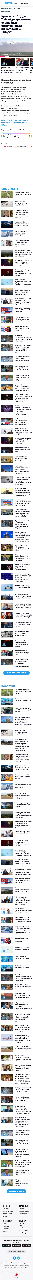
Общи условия (27, 1263)
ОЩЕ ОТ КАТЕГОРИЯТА (16, 673)
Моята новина (7, 1213)
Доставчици (13, 1263)
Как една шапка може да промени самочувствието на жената (23, 1182)
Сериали (6, 1228)
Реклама (3, 1262)
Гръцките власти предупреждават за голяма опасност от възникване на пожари (22, 387)
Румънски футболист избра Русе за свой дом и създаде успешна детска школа (23, 378)
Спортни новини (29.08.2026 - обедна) (22, 957)
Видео (5, 1216)
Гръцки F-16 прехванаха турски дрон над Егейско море (23, 587)
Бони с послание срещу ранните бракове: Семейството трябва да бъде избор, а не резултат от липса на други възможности (22, 1079)
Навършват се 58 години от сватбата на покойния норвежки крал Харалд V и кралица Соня (23, 301)
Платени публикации (22, 1267)
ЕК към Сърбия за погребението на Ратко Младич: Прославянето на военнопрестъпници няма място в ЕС (23, 492)
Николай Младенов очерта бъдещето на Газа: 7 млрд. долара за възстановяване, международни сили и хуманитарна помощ (22, 536)
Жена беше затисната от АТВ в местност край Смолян (23, 709)
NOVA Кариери (23, 1230)
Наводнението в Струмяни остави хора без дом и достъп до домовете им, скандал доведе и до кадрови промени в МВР (22, 1122)
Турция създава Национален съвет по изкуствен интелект (22, 223)
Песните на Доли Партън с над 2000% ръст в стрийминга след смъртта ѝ (23, 440)
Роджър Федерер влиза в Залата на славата (23, 832)
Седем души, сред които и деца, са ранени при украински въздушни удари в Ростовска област (23, 348)
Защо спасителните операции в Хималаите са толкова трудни (22, 367)
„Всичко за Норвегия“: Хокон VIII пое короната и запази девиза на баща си (23, 597)
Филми (5, 1231)
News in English (23, 1233)
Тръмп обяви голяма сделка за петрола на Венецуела (22, 328)
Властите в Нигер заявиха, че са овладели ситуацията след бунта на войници (23, 796)
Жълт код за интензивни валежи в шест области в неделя (23, 804)
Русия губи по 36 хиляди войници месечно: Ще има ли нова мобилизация (23, 319)
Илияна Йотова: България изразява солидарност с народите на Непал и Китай (23, 1067)
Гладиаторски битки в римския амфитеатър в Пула (23, 449)
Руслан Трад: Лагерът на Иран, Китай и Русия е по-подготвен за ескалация (23, 605)
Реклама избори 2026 (11, 1262)
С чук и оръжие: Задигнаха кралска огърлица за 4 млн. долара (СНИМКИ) (21, 421)
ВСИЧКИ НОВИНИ (16, 1191)
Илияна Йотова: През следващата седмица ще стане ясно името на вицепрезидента (23, 1028)
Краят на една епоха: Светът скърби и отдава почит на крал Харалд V (23, 615)
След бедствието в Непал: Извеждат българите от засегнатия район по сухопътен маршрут (22, 663)
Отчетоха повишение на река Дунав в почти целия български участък (23, 889)
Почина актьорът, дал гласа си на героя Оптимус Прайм (22, 633)
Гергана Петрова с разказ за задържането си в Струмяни (23, 986)
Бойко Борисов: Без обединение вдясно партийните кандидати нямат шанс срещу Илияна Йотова (23, 900)
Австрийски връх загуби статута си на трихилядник (23, 233)
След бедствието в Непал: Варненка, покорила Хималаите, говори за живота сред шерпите (22, 1153)
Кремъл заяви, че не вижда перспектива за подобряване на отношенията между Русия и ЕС (22, 214)
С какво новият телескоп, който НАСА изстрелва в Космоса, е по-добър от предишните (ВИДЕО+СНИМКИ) (23, 410)
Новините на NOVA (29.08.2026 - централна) (23, 699)
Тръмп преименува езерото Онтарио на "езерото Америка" (22, 652)
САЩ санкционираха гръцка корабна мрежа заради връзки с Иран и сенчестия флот (22, 291)
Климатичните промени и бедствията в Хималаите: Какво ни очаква (23, 359)
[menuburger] (2, 3)
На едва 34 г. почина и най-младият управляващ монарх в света (22, 548)
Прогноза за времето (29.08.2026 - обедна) (22, 948)
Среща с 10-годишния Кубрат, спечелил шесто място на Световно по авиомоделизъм (23, 1163)
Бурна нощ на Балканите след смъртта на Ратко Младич (23, 624)
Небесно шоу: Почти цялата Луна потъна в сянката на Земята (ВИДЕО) (22, 643)
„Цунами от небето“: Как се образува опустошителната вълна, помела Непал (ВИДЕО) (23, 524)
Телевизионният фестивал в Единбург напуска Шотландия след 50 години (23, 431)
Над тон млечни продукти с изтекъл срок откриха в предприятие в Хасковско (23, 1058)
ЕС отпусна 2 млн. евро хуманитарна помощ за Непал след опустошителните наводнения (23, 577)
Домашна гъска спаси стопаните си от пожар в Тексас (23, 194)
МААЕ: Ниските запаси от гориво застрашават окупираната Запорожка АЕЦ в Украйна (23, 253)
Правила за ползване (24, 1265)
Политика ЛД (15, 1265)
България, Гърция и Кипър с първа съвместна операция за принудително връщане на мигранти (23, 481)
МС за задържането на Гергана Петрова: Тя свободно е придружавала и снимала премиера (23, 1006)
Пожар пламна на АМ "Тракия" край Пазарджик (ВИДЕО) (23, 776)
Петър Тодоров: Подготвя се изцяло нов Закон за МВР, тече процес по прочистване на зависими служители (23, 1109)
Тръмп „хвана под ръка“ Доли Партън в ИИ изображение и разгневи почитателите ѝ (23, 567)
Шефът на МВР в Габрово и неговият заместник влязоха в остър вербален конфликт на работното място (23, 930)
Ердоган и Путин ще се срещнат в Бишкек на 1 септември (22, 309)
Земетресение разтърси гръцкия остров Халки (21, 203)
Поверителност (7, 1265)
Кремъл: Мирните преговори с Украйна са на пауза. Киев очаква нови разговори (23, 502)
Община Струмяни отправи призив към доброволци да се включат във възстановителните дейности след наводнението (22, 745)
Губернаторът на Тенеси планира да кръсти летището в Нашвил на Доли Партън (23, 263)
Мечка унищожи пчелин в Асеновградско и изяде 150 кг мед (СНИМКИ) (23, 1089)
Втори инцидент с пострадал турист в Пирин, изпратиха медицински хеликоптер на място (23, 1038)
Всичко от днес (8, 1211)
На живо (24, 3)
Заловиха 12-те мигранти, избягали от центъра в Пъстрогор (22, 995)
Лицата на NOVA (24, 1211)
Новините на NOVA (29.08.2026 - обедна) (22, 966)
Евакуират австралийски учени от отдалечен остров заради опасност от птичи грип (23, 469)
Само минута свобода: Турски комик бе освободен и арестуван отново (23, 272)
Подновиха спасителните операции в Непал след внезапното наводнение (23, 338)
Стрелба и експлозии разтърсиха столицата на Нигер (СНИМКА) (23, 1048)
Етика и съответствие (10, 1267)
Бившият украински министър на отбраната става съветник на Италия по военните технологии (23, 398)
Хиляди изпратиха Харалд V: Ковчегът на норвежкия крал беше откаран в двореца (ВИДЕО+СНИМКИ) (22, 513)
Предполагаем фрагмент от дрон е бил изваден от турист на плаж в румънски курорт (23, 282)
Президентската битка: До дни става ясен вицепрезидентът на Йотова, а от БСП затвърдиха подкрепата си (23, 722)
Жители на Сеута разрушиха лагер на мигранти (21, 458)
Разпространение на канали (24, 1262)
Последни (6, 1208)
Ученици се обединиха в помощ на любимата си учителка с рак (22, 1098)
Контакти (20, 1263)
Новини (17, 3)
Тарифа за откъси (6, 1263)
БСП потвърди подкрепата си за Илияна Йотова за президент (23, 910)
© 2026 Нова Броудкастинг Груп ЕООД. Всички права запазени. (16, 1271)
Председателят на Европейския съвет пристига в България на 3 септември (23, 557)
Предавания (7, 1226)
